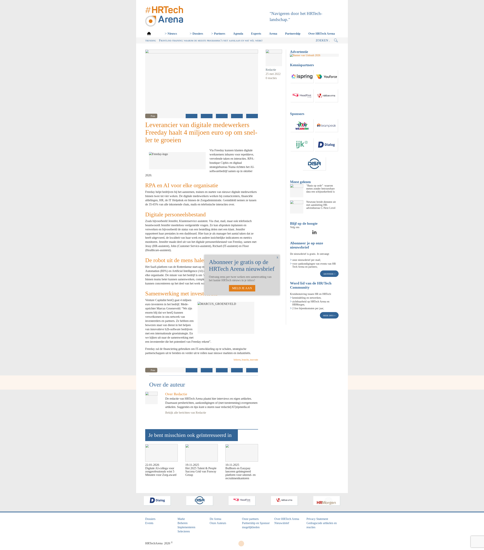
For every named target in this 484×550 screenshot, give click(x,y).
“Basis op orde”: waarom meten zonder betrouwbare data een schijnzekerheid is (320, 188)
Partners (219, 33)
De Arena (215, 518)
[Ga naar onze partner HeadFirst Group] (302, 95)
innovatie (254, 359)
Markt (181, 518)
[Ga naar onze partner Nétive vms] (326, 95)
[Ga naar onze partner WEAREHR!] (302, 125)
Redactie (271, 69)
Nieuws (172, 33)
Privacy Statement (317, 518)
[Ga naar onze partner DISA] (314, 163)
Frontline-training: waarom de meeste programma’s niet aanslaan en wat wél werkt (211, 40)
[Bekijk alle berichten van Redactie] (274, 58)
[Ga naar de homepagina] (149, 33)
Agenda (238, 33)
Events (149, 523)
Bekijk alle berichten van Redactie (185, 412)
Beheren (183, 523)
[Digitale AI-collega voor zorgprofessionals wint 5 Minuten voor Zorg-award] (161, 453)
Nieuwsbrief (281, 523)
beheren (237, 359)
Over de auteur (167, 384)
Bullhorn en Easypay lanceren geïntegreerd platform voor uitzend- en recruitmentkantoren (240, 473)
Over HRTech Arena (321, 33)
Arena (273, 33)
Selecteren (184, 531)
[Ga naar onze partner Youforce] (326, 76)
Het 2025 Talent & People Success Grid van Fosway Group (200, 471)
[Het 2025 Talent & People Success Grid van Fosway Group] (201, 453)
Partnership (292, 33)
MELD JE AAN (242, 288)
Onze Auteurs (218, 523)
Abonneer (328, 273)
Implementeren (186, 527)
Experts (256, 33)
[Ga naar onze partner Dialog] (326, 144)
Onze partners (250, 518)
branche (245, 359)
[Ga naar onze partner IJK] (302, 144)
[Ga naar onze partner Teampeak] (326, 125)
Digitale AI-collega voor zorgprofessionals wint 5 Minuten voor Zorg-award (160, 471)
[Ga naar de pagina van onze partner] (157, 501)
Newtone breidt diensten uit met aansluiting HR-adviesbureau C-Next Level (321, 204)
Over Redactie (176, 394)
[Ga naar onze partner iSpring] (302, 76)
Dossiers (197, 33)
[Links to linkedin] (314, 233)
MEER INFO (328, 315)
